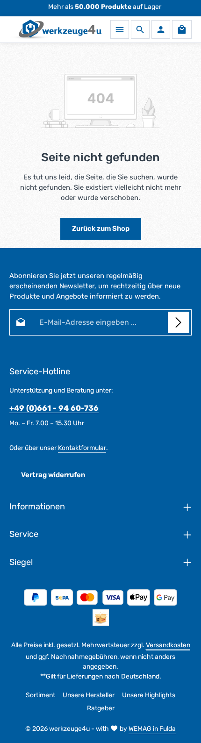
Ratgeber (101, 708)
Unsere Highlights (148, 695)
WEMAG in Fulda (152, 729)
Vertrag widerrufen (53, 475)
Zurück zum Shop (100, 228)
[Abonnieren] (178, 322)
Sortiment (40, 695)
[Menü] (119, 29)
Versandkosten (168, 645)
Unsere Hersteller (89, 695)
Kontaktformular (82, 448)
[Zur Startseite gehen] (55, 29)
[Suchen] (140, 29)
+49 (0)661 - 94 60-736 (54, 408)
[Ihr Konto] (160, 29)
